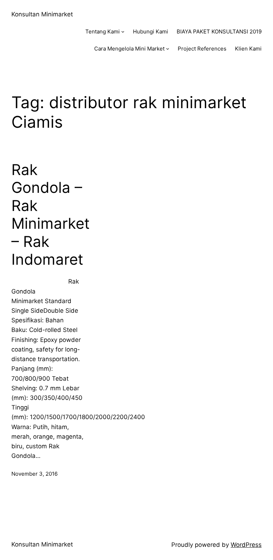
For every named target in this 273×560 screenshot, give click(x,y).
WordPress (246, 544)
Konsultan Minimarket (42, 14)
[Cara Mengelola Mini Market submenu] (167, 48)
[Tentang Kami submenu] (122, 31)
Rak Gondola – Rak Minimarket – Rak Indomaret (50, 214)
